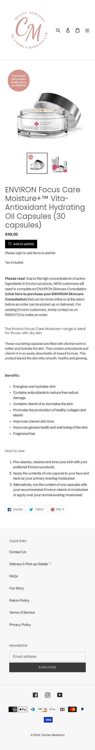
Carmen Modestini (53, 735)
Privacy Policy (20, 625)
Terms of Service (22, 612)
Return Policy (19, 600)
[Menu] (87, 30)
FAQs (13, 576)
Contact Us (17, 552)
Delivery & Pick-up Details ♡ (30, 564)
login (19, 253)
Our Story (16, 588)
